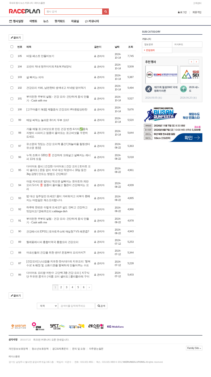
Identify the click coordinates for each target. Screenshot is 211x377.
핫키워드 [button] (60, 21)
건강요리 (150, 50)
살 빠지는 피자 (35, 77)
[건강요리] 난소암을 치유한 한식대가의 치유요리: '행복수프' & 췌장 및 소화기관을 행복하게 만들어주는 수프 (58, 263)
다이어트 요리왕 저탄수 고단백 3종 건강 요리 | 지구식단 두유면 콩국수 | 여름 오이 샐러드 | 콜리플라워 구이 (57, 274)
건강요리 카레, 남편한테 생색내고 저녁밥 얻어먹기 (56, 87)
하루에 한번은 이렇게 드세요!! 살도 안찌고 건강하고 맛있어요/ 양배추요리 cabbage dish (56, 209)
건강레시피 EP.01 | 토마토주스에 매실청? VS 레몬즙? (57, 231)
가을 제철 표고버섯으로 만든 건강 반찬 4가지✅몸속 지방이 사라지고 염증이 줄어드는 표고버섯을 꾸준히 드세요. (57, 132)
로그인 (183, 12)
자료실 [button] (75, 21)
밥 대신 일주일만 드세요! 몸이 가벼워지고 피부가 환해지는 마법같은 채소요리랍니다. (58, 198)
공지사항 (13, 339)
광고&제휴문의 (60, 348)
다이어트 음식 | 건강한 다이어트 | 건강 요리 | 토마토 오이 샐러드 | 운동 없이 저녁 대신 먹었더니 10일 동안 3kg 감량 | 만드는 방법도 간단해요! (58, 170)
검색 (102, 305)
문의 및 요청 (78, 348)
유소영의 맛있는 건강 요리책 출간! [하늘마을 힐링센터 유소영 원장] (58, 146)
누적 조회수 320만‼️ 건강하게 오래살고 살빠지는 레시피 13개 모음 (58, 157)
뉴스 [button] (45, 21)
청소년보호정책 (40, 348)
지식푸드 (178, 44)
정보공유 (148, 44)
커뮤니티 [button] (94, 21)
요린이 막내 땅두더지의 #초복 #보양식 (49, 66)
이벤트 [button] (33, 21)
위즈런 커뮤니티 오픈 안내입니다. (51, 339)
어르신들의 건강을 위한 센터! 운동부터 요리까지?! (56, 252)
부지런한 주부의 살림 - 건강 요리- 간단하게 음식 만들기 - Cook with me (57, 98)
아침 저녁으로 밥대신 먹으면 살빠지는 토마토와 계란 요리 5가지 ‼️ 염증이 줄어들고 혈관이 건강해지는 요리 (57, 185)
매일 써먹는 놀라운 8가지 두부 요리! (47, 120)
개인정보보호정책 (18, 348)
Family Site (193, 348)
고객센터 (197, 3)
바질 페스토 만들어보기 (40, 56)
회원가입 (196, 12)
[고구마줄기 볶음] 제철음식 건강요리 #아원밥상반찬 (56, 109)
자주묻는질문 (96, 348)
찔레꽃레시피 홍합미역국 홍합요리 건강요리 (52, 242)
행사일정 (18, 21)
